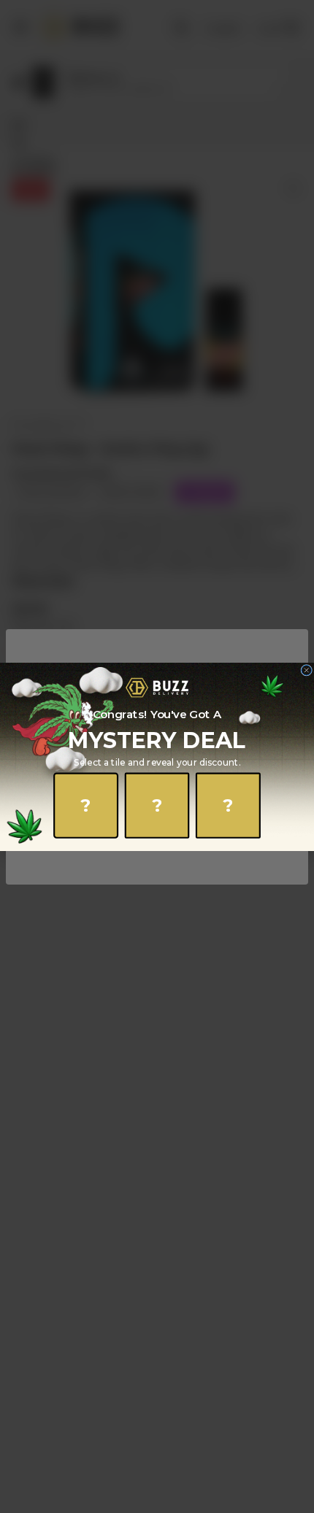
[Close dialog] (307, 670)
